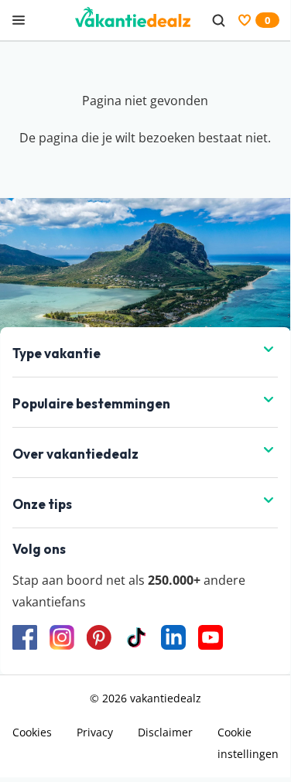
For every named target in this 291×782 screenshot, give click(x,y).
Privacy (95, 732)
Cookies (32, 732)
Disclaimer (165, 732)
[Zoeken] (218, 20)
